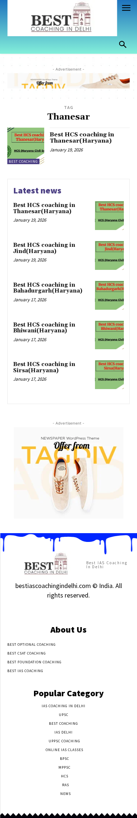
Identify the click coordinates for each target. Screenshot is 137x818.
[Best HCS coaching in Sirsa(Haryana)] (109, 374)
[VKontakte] (81, 609)
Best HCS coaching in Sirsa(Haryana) (44, 367)
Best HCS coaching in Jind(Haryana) (44, 248)
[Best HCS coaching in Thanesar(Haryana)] (25, 146)
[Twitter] (68, 609)
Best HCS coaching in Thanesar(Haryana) (82, 138)
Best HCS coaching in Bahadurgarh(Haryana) (47, 288)
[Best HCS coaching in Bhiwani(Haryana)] (109, 335)
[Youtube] (94, 609)
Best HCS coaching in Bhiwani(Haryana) (44, 328)
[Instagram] (55, 609)
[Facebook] (42, 609)
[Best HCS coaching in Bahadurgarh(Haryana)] (109, 295)
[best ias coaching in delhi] (62, 18)
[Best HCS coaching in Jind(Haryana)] (109, 255)
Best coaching (23, 161)
